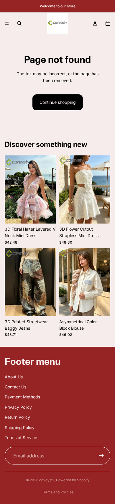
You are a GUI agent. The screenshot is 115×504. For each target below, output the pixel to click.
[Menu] (7, 23)
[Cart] (107, 23)
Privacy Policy (18, 407)
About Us (14, 376)
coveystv (46, 480)
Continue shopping (58, 102)
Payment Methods (22, 397)
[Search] (19, 23)
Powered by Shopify (73, 480)
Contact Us (15, 386)
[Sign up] (101, 456)
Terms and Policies (57, 492)
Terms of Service (21, 437)
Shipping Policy (19, 427)
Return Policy (17, 417)
